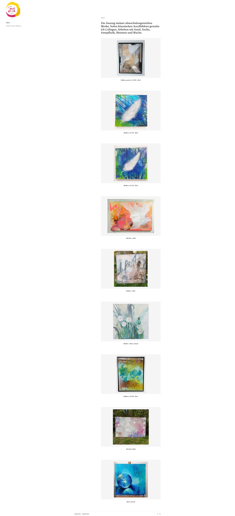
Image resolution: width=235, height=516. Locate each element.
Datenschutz (85, 514)
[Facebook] (157, 514)
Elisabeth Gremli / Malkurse (13, 26)
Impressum (78, 514)
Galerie (8, 23)
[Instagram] (160, 514)
